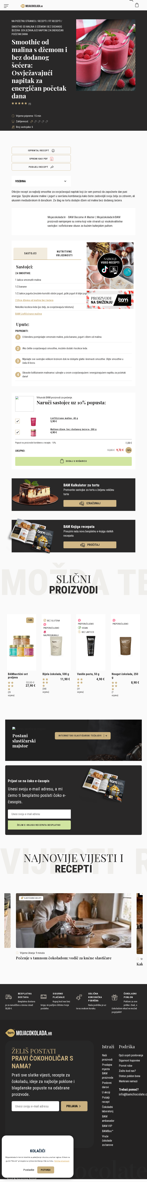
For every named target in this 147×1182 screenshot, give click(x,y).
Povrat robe (125, 1065)
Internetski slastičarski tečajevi (79, 735)
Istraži (108, 1046)
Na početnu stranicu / (24, 21)
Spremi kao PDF (38, 159)
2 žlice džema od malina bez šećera (34, 300)
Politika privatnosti (61, 1161)
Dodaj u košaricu (76, 461)
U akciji (106, 1092)
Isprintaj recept (39, 150)
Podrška (127, 1046)
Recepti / (43, 21)
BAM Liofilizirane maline (28, 313)
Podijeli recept (39, 167)
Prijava (72, 1106)
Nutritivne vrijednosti (64, 253)
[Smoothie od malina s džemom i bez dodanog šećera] (21, 6)
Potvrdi (46, 1169)
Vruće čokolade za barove (107, 1141)
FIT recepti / (55, 21)
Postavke (28, 1169)
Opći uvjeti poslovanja (131, 1055)
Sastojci (30, 253)
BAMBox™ (107, 1131)
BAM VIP (107, 1126)
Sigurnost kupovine (129, 1060)
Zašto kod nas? (127, 1071)
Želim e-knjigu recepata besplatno (39, 825)
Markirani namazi (128, 1081)
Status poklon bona (129, 1076)
